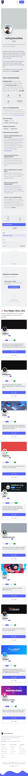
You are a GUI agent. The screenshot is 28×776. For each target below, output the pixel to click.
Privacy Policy (22, 749)
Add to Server (8, 224)
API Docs (12, 753)
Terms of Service (22, 751)
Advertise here (14, 264)
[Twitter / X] (15, 766)
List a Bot (12, 749)
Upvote (15, 228)
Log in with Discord (14, 287)
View (15, 351)
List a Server (12, 751)
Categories (3, 757)
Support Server (8, 235)
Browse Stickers (4, 753)
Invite (15, 355)
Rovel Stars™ (4, 741)
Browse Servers (4, 749)
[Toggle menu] (26, 2)
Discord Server (22, 753)
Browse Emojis (4, 751)
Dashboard (12, 747)
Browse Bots (3, 747)
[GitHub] (17, 766)
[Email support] (10, 766)
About (20, 747)
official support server (18, 115)
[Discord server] (12, 766)
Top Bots (3, 755)
